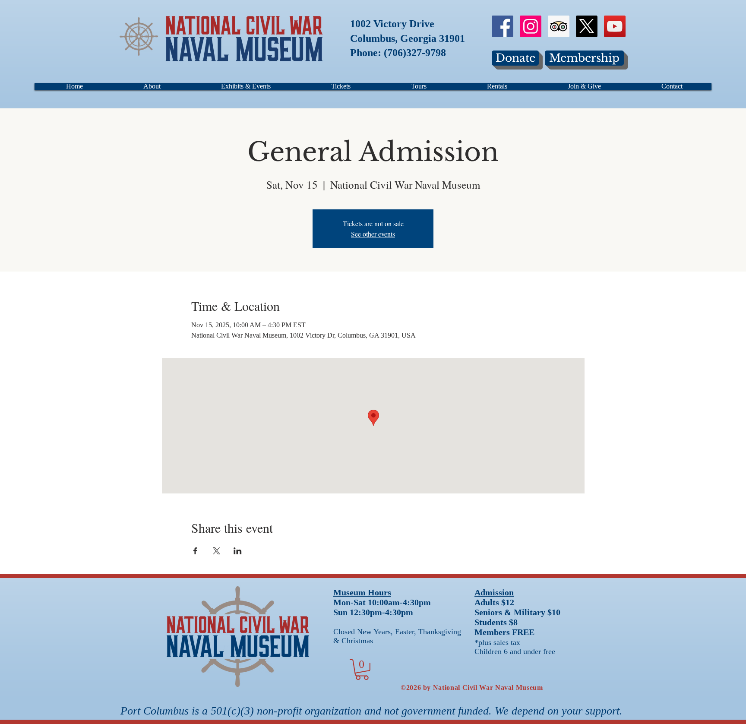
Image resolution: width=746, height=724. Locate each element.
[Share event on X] (216, 550)
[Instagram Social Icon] (530, 26)
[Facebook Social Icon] (502, 26)
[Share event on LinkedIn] (238, 550)
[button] (362, 669)
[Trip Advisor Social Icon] (558, 26)
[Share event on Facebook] (195, 550)
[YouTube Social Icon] (615, 26)
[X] (586, 26)
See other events (373, 233)
